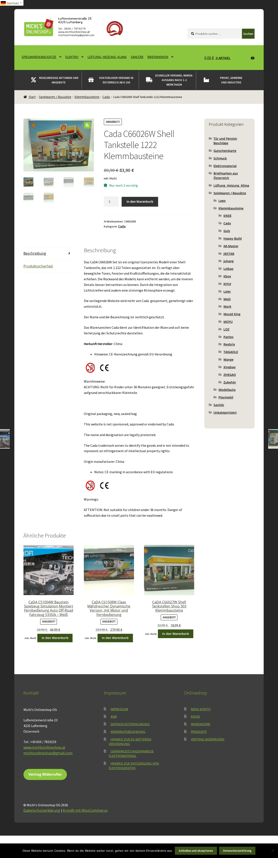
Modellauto (227, 390)
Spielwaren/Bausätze (39, 57)
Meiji (227, 299)
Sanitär (137, 57)
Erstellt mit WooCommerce (85, 810)
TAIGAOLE (230, 352)
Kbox (227, 276)
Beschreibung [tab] (34, 253)
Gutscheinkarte (224, 151)
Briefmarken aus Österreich (225, 175)
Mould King (231, 314)
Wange (228, 359)
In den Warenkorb (140, 201)
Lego (222, 201)
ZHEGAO (229, 375)
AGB (114, 716)
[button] (87, 125)
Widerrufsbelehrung (128, 732)
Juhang (228, 261)
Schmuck (220, 158)
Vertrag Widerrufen (45, 774)
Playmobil (225, 397)
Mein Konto (200, 709)
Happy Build (232, 238)
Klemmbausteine (86, 97)
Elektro (71, 57)
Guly (226, 231)
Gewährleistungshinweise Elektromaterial (131, 753)
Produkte (199, 732)
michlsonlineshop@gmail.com (48, 753)
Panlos (228, 337)
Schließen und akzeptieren (196, 851)
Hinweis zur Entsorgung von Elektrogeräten (134, 765)
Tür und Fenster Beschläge (225, 140)
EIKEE (227, 216)
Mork (227, 306)
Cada (106, 97)
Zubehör (229, 382)
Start (32, 97)
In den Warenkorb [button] (55, 638)
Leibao (228, 269)
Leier (227, 291)
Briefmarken (157, 57)
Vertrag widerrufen (207, 739)
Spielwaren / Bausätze (55, 97)
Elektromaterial (225, 166)
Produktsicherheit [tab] (38, 266)
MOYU (228, 322)
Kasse (195, 716)
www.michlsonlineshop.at (44, 747)
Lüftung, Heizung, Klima (107, 57)
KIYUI (227, 284)
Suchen (248, 34)
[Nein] (272, 850)
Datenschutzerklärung (130, 724)
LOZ (226, 329)
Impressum (119, 709)
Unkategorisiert (225, 412)
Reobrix (229, 344)
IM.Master (230, 246)
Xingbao (229, 367)
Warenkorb (200, 724)
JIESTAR (228, 254)
